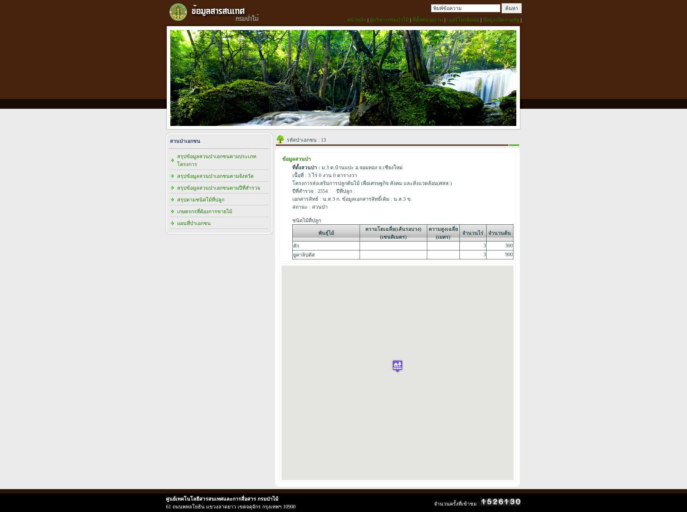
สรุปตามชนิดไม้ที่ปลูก (200, 200)
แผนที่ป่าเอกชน (194, 223)
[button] (397, 366)
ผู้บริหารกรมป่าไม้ (389, 20)
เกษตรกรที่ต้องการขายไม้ (204, 211)
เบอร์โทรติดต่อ (463, 20)
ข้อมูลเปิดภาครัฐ (501, 20)
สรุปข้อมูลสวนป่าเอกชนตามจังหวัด (215, 176)
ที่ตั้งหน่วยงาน (428, 20)
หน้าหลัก (356, 20)
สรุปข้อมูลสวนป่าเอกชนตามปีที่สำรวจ (218, 188)
